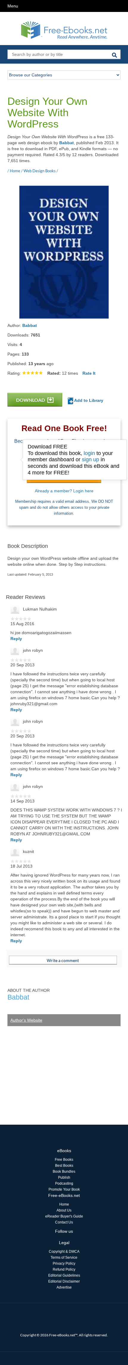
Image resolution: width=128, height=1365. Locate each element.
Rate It (89, 373)
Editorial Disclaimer (64, 1281)
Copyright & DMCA (64, 1251)
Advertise (64, 1287)
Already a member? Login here (64, 490)
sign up (90, 459)
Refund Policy (64, 1269)
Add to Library (88, 400)
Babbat (66, 142)
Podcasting (64, 1183)
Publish (64, 1177)
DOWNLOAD (31, 400)
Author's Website (26, 1020)
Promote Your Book (64, 1189)
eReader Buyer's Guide (64, 1216)
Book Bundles (64, 1171)
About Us (64, 1210)
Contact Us (64, 1222)
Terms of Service (64, 1257)
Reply (16, 638)
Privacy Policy (64, 1263)
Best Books (64, 1165)
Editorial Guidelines (64, 1275)
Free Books (64, 1160)
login (89, 453)
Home (64, 1204)
